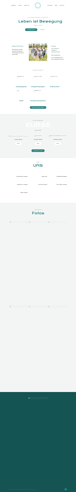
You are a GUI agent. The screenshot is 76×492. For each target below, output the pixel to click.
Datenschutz (27, 489)
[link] (38, 52)
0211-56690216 (55, 48)
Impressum (33, 489)
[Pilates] (38, 135)
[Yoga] (58, 135)
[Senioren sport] (18, 135)
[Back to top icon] (65, 489)
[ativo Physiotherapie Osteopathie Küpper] (38, 5)
